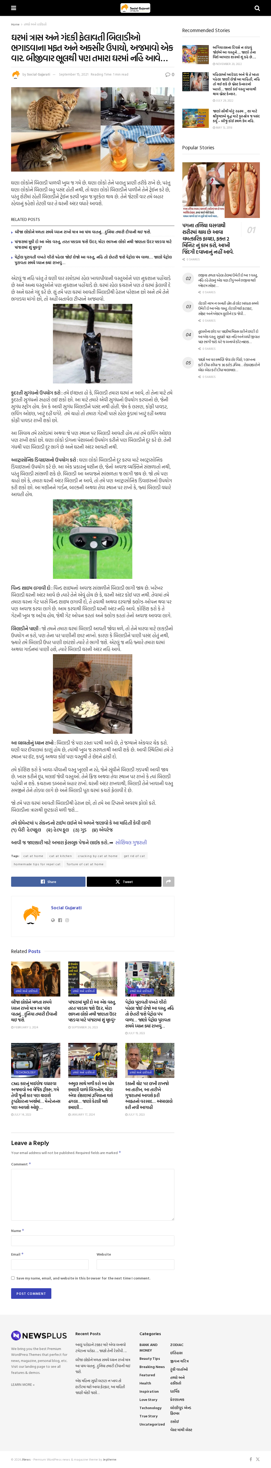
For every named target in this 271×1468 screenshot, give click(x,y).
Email (17, 1254)
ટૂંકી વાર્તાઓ (179, 1369)
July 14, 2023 (22, 1114)
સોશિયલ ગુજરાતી (131, 842)
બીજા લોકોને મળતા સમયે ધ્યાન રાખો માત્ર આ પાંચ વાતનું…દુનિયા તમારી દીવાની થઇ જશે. (83, 232)
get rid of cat (134, 855)
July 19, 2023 (136, 1033)
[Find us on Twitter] (258, 1459)
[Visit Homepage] (135, 8)
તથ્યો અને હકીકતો (35, 24)
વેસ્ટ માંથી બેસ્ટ (181, 1429)
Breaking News (152, 1366)
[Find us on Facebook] (251, 1459)
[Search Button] (257, 8)
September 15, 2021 (73, 74)
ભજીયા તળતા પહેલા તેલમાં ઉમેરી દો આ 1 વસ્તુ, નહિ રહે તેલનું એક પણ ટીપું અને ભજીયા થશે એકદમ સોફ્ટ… (228, 280)
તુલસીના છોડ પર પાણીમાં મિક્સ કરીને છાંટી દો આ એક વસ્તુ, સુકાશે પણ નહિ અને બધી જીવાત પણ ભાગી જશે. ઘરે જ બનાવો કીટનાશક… (229, 336)
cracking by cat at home (98, 855)
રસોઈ (174, 1421)
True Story (148, 1416)
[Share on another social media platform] (168, 882)
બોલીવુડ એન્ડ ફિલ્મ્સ (180, 1410)
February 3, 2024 (25, 1027)
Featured (147, 1375)
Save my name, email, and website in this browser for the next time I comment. (83, 1278)
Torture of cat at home (85, 864)
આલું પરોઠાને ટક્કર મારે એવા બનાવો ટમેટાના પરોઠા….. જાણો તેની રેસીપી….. (101, 1347)
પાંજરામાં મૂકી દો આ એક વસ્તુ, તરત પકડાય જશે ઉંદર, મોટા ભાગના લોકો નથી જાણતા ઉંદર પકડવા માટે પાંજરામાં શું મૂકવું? (93, 244)
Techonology (26, 1072)
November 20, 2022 (228, 64)
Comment (21, 1164)
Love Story (148, 1399)
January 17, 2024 (83, 1114)
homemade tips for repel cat (37, 864)
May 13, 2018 (223, 127)
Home (15, 24)
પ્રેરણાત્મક (177, 1399)
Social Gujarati (38, 74)
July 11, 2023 (136, 1114)
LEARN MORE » (23, 1384)
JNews (26, 1459)
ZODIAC (176, 1344)
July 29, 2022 (224, 100)
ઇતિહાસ (176, 1353)
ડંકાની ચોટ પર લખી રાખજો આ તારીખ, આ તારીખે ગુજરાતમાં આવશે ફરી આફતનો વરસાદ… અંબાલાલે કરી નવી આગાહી (148, 1095)
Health (145, 1383)
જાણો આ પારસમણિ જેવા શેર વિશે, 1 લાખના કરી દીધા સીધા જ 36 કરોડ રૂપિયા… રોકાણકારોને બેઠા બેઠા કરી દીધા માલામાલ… (229, 365)
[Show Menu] (13, 8)
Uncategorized (152, 1424)
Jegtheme (109, 1459)
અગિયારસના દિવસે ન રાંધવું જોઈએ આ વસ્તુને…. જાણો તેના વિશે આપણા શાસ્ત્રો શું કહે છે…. (234, 52)
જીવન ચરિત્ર (179, 1361)
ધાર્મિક (174, 1391)
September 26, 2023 (84, 1027)
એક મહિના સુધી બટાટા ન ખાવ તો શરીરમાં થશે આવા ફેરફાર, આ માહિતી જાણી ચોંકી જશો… (100, 1386)
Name (17, 1230)
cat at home (33, 855)
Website (104, 1254)
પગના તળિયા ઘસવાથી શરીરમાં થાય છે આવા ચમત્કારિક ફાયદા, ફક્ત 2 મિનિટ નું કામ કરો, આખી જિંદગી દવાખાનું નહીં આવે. (208, 238)
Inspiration (149, 1391)
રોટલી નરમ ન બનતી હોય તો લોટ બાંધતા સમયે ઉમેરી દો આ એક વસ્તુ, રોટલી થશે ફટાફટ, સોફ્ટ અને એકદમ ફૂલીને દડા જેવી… (228, 308)
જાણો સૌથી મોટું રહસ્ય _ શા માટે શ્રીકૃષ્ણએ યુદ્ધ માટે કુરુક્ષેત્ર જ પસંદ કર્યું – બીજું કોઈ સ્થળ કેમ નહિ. (236, 115)
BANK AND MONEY (148, 1347)
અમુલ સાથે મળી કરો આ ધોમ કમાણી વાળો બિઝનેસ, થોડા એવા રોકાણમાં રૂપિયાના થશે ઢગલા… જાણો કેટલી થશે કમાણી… (91, 1095)
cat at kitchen (60, 855)
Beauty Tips (149, 1358)
